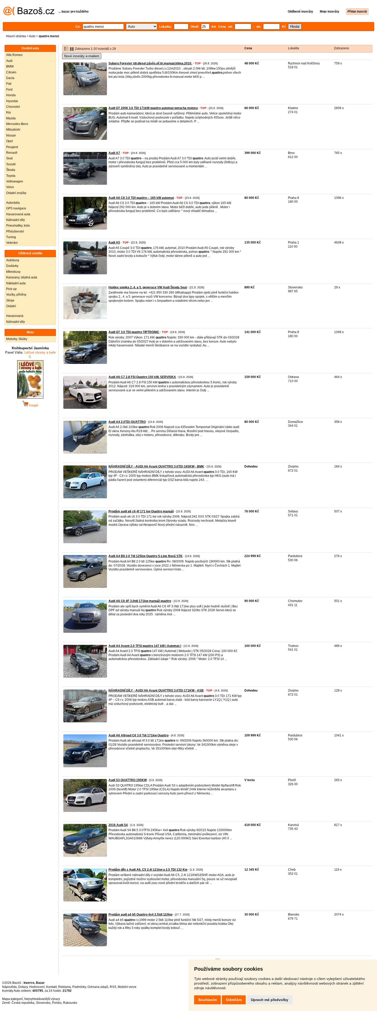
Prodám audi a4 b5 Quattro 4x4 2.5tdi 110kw (140, 914)
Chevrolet (13, 107)
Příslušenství (15, 231)
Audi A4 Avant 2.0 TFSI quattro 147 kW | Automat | (144, 646)
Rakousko (70, 1003)
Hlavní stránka (16, 36)
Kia (8, 112)
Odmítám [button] (234, 1000)
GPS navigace (16, 208)
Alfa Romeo (14, 55)
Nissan (11, 135)
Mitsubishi (13, 129)
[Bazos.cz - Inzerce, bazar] (28, 14)
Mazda (11, 118)
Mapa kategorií (12, 999)
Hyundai (12, 101)
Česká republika (23, 1003)
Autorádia (13, 203)
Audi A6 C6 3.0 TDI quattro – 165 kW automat (141, 198)
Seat (9, 158)
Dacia (10, 78)
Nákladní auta (16, 283)
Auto (32, 36)
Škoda (10, 170)
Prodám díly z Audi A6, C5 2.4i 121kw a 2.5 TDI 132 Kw (147, 869)
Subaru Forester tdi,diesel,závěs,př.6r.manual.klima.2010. (150, 63)
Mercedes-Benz (17, 124)
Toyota (10, 176)
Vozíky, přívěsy (16, 294)
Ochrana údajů (97, 987)
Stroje (10, 300)
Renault (11, 152)
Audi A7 (114, 153)
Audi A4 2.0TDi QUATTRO (127, 422)
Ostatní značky (16, 193)
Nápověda (9, 987)
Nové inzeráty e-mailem (81, 56)
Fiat (8, 83)
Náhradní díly (15, 220)
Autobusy (12, 260)
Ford (9, 89)
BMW (10, 66)
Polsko (57, 1003)
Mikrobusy (13, 272)
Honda (11, 95)
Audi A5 (114, 242)
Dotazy (23, 987)
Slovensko (43, 1003)
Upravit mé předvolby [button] (269, 1000)
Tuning (11, 237)
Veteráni (12, 243)
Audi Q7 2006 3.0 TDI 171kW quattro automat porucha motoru (153, 108)
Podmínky (79, 987)
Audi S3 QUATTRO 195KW (127, 780)
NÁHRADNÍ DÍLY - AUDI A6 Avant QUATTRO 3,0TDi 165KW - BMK (156, 466)
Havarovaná (14, 316)
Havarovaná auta (18, 214)
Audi (9, 61)
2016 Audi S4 (118, 825)
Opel (9, 141)
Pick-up (11, 289)
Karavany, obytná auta (21, 277)
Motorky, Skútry (16, 339)
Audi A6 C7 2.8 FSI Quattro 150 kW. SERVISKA (142, 377)
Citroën (11, 72)
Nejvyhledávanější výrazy (42, 999)
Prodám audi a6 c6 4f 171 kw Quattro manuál (141, 511)
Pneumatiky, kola (18, 225)
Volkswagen (14, 181)
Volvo (10, 187)
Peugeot (12, 147)
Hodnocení (37, 987)
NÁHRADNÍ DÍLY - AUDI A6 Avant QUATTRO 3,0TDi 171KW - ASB (156, 690)
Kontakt (51, 987)
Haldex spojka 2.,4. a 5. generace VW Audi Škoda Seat (147, 287)
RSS (113, 987)
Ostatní (11, 306)
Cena (248, 48)
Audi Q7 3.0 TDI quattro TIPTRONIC (133, 332)
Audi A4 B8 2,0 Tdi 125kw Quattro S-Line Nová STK (145, 556)
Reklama (64, 987)
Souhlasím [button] (207, 1000)
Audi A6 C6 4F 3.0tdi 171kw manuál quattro (139, 601)
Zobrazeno (341, 48)
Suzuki (11, 164)
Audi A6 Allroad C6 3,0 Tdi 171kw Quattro (138, 735)
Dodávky (12, 266)
